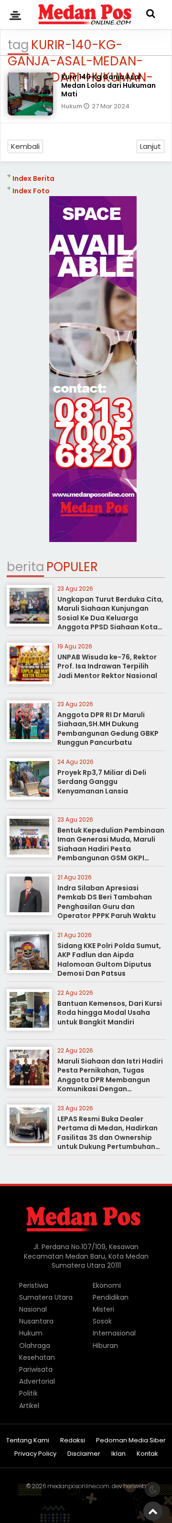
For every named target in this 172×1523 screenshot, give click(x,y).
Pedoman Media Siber (131, 1441)
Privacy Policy (35, 1454)
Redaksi (72, 1441)
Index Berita (33, 178)
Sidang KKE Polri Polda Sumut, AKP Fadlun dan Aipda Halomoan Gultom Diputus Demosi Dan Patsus (109, 960)
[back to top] (152, 1511)
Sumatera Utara (46, 1297)
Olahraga (34, 1345)
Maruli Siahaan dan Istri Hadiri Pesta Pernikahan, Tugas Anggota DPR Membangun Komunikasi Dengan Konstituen (110, 1079)
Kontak (147, 1454)
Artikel (29, 1405)
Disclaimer (83, 1454)
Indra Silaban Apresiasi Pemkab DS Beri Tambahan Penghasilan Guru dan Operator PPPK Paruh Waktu (106, 902)
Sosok (102, 1321)
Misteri (103, 1309)
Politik (28, 1393)
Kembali (25, 146)
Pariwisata (36, 1369)
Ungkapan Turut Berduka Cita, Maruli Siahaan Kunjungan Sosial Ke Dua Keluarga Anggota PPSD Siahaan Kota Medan (110, 618)
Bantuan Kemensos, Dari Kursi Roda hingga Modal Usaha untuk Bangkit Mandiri (109, 1013)
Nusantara (36, 1321)
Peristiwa (33, 1285)
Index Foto (31, 191)
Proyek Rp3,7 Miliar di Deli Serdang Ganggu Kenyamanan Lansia (101, 782)
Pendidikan (111, 1297)
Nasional (33, 1309)
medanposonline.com (78, 1486)
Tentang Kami (27, 1441)
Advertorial (37, 1381)
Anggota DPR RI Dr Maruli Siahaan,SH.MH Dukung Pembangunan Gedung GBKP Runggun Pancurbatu (108, 729)
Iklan (118, 1454)
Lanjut (150, 146)
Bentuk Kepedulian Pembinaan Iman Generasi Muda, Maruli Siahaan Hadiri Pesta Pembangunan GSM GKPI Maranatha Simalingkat (110, 848)
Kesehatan (37, 1357)
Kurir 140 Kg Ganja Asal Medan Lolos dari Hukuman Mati (108, 85)
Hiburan (105, 1345)
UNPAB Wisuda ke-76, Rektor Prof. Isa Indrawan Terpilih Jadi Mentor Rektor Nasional (107, 666)
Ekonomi (107, 1285)
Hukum (72, 106)
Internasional (114, 1333)
